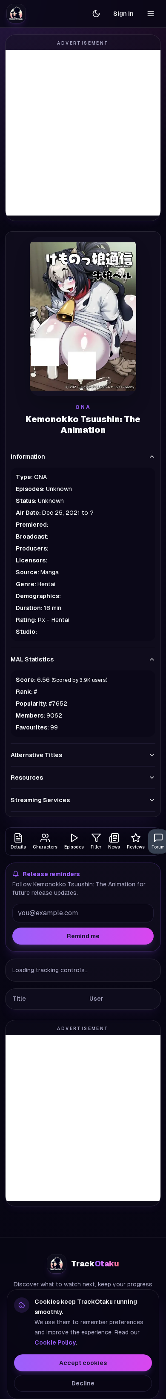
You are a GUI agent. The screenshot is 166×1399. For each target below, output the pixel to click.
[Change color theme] (96, 13)
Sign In (123, 13)
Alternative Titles (36, 755)
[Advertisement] (83, 133)
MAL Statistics (32, 659)
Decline (83, 1383)
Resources (27, 777)
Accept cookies (83, 1362)
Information (28, 456)
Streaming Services (40, 800)
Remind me (83, 936)
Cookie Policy (55, 1342)
